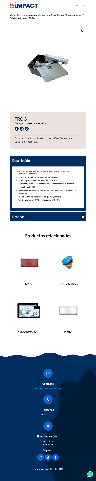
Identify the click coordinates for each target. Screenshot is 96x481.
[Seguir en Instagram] (22, 129)
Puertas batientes (18, 18)
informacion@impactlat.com (48, 388)
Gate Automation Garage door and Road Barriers (40, 15)
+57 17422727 (50, 415)
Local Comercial (74, 15)
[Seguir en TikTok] (27, 129)
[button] (82, 31)
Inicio (12, 15)
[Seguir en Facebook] (17, 129)
